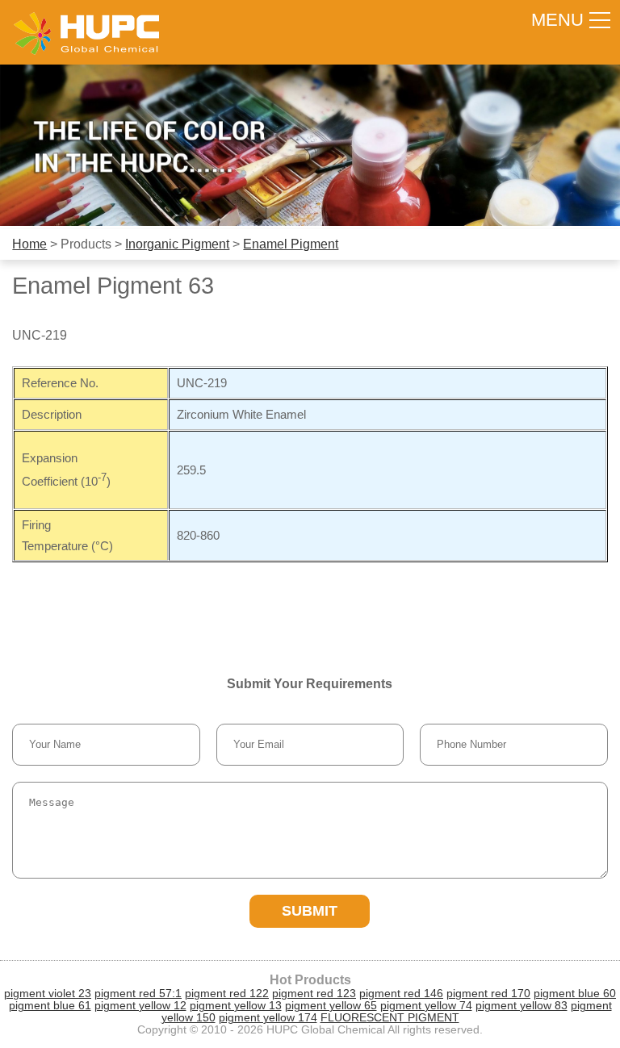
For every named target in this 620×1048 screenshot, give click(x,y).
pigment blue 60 (575, 993)
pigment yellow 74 (426, 1006)
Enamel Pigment (290, 244)
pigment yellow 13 (236, 1006)
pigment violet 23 (47, 993)
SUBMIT (309, 911)
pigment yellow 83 (521, 1006)
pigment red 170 (488, 993)
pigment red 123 (314, 993)
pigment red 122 (227, 993)
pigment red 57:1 (138, 993)
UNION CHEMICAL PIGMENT (86, 32)
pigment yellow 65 (331, 1006)
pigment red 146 (401, 993)
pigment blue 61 (50, 1006)
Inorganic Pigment (177, 244)
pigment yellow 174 (268, 1018)
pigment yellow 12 (140, 1006)
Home (29, 244)
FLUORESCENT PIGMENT (389, 1018)
